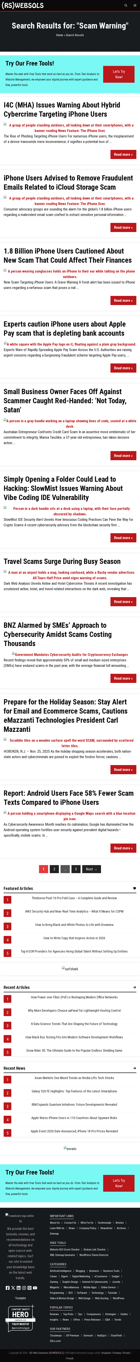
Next (91, 869)
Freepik (70, 1358)
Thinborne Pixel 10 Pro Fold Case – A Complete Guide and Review (74, 898)
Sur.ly (26, 1328)
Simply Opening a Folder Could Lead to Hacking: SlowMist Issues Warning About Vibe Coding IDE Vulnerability (63, 488)
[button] (126, 5)
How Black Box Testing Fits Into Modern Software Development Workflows (74, 1037)
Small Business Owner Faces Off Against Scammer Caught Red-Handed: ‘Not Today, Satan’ (65, 400)
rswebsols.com (20, 1320)
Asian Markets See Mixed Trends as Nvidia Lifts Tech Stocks (74, 1078)
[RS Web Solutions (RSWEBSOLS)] (23, 5)
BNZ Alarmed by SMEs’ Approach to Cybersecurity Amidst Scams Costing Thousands (58, 634)
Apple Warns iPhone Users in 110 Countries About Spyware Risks (74, 1118)
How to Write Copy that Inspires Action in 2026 (74, 938)
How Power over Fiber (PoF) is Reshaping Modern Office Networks (74, 997)
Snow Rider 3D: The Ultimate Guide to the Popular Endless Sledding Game (74, 1050)
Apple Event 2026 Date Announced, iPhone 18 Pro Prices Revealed (74, 1131)
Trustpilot (20, 1298)
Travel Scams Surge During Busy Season (62, 561)
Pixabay (117, 1353)
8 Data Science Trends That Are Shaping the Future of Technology (74, 1024)
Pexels (126, 1353)
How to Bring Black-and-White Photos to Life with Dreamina (74, 925)
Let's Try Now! (119, 74)
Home (59, 35)
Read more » (123, 154)
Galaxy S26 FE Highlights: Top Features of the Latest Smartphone (74, 1091)
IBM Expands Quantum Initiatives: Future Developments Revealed (74, 1104)
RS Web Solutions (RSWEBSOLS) (47, 1353)
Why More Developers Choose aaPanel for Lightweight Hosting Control (74, 1010)
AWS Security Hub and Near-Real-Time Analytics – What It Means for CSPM (74, 911)
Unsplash (106, 1353)
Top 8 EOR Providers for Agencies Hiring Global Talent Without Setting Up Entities (74, 951)
